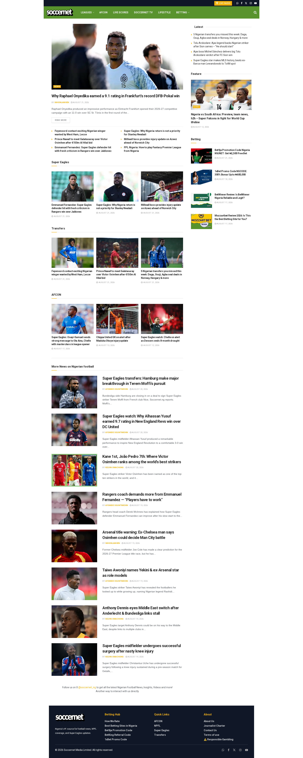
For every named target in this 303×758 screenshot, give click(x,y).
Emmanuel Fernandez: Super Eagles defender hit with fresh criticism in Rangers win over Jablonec (72, 208)
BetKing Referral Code (118, 734)
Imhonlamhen (62, 102)
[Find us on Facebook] (241, 3)
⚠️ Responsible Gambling (218, 739)
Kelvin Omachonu (114, 467)
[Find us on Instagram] (251, 3)
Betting (181, 12)
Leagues (86, 12)
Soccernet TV (143, 12)
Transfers (160, 734)
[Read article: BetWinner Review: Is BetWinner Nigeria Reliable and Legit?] (201, 200)
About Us (209, 721)
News (57, 86)
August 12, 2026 (201, 127)
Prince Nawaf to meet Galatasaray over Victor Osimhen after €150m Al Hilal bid (116, 274)
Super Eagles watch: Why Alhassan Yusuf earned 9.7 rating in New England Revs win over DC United (141, 421)
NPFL (157, 725)
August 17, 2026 (224, 202)
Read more (62, 120)
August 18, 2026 (224, 179)
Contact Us (210, 730)
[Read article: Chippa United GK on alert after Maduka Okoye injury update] (117, 319)
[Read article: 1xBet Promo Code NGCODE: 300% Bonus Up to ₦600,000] (201, 177)
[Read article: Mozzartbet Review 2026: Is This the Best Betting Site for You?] (201, 221)
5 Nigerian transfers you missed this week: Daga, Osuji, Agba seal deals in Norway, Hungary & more (161, 274)
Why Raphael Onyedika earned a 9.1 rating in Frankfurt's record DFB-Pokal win (116, 96)
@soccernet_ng (87, 687)
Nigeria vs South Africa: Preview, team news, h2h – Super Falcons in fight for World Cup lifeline (219, 118)
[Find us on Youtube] (255, 3)
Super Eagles (161, 730)
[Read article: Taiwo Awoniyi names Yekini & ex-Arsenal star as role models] (74, 583)
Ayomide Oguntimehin (116, 389)
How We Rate (112, 721)
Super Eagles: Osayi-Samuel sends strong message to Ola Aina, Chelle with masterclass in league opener (71, 340)
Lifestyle (164, 12)
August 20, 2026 (139, 389)
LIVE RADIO (224, 3)
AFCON (103, 12)
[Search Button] (255, 12)
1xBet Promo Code (116, 739)
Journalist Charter (214, 725)
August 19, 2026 (139, 505)
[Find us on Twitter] (246, 3)
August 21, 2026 (80, 102)
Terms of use (211, 734)
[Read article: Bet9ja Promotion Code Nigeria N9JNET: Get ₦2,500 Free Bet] (201, 156)
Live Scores (120, 12)
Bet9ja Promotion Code (118, 730)
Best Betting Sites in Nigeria (121, 725)
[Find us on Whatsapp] (237, 3)
